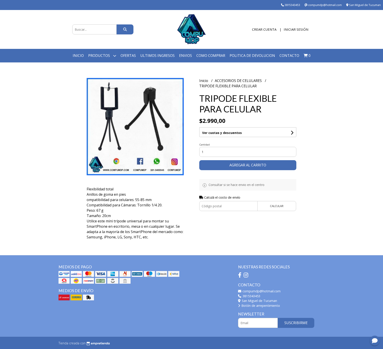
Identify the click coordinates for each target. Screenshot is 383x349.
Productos (99, 55)
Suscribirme (296, 322)
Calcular (276, 206)
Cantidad (204, 144)
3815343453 (251, 296)
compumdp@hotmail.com (261, 291)
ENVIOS (185, 55)
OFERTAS (128, 55)
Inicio (78, 55)
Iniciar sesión (296, 29)
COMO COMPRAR (210, 55)
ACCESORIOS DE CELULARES (239, 80)
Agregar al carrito (247, 165)
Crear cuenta (264, 29)
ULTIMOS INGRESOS (157, 55)
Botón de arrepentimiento (260, 305)
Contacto (289, 55)
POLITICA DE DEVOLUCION (252, 55)
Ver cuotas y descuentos (222, 133)
